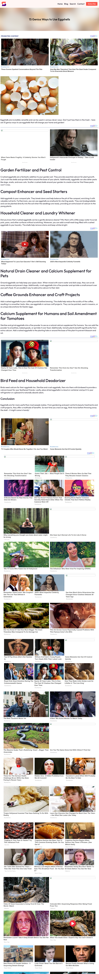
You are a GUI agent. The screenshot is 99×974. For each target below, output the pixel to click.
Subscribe (92, 4)
